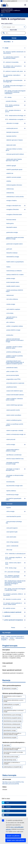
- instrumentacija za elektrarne (14, 270)
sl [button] (25, 5)
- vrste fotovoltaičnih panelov (13, 516)
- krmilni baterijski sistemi (12, 282)
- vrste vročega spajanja (12, 542)
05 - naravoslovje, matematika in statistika (11, 76)
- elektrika (8, 181)
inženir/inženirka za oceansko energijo (13, 721)
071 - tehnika (8, 97)
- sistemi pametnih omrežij (13, 410)
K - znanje (5, 48)
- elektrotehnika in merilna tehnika (15, 196)
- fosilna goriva (10, 223)
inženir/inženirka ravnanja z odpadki (12, 727)
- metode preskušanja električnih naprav (14, 290)
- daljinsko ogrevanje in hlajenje (14, 140)
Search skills (13, 29)
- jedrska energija (10, 278)
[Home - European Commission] (5, 5)
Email (7, 815)
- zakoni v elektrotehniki (12, 545)
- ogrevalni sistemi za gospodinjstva (11, 317)
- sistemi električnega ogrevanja (14, 405)
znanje (3, 636)
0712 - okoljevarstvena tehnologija (14, 115)
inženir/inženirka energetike (10, 737)
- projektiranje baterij (11, 387)
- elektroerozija (10, 189)
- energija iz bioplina (11, 200)
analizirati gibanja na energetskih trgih (12, 766)
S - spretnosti (6, 616)
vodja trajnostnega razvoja (10, 759)
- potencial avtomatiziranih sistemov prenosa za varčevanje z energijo (15, 340)
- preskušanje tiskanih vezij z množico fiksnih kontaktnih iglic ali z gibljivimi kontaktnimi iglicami (15, 362)
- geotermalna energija (12, 232)
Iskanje (14, 38)
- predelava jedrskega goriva (13, 352)
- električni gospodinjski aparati (14, 169)
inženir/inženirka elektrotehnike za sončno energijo (13, 701)
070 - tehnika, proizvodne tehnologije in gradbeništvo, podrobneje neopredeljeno (14, 92)
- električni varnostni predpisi (13, 177)
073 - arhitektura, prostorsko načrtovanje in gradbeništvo (12, 576)
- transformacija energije (12, 494)
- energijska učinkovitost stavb (14, 214)
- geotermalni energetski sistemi (14, 244)
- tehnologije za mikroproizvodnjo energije (14, 476)
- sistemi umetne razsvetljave (13, 415)
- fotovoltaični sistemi (11, 227)
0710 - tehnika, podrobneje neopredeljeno (12, 105)
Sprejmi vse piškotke (13, 836)
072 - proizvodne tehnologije (12, 571)
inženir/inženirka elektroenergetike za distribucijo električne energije (12, 734)
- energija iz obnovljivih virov (13, 205)
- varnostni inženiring (10, 101)
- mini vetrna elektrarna (12, 299)
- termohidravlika (10, 481)
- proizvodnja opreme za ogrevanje (15, 383)
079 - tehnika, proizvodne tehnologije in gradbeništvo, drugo (14, 589)
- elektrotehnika (10, 192)
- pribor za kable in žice (12, 371)
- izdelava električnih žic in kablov (15, 274)
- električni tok (9, 173)
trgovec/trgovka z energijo (10, 730)
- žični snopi (9, 549)
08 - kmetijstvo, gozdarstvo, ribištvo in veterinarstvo (13, 594)
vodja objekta (7, 745)
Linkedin (8, 810)
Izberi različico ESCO (7, 23)
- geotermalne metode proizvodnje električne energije (15, 238)
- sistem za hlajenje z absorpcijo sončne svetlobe (14, 399)
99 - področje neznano (9, 608)
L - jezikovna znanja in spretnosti (12, 612)
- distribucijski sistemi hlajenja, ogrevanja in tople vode (14, 160)
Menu (1, 15)
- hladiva (8, 266)
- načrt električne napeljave (13, 309)
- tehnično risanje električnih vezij (14, 458)
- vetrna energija (10, 511)
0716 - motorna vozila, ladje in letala (13, 563)
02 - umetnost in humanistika (10, 62)
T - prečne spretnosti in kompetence (13, 620)
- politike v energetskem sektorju (14, 326)
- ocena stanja (9, 313)
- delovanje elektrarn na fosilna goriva (14, 149)
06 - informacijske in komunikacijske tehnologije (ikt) (12, 81)
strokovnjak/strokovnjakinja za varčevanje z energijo (14, 711)
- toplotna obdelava (11, 490)
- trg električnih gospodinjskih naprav (13, 499)
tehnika (12, 638)
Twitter (7, 802)
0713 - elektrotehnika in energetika (14, 119)
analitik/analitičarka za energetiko (11, 704)
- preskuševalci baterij (11, 367)
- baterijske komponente (12, 132)
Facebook (8, 806)
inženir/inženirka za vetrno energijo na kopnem (13, 697)
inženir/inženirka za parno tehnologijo (12, 714)
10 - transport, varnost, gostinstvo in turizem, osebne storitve (12, 603)
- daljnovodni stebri (11, 145)
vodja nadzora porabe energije (11, 756)
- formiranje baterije (11, 219)
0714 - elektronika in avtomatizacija (14, 553)
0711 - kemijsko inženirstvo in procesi (13, 111)
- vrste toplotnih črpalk (11, 531)
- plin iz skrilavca (10, 322)
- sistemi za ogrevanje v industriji (14, 430)
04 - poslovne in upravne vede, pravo (13, 71)
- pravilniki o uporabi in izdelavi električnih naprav (14, 347)
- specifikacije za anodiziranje (14, 454)
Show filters (7, 41)
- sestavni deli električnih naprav (14, 390)
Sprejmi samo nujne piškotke (15, 840)
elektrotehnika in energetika (10, 688)
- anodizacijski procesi (12, 128)
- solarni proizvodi (10, 439)
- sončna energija (10, 444)
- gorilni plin (9, 249)
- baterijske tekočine (11, 136)
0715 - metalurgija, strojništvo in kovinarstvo (13, 558)
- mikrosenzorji (10, 295)
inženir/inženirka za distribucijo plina (12, 724)
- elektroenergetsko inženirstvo (14, 185)
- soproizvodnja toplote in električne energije (12, 450)
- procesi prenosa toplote (12, 375)
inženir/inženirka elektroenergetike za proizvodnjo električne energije (12, 749)
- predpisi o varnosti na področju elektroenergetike (14, 356)
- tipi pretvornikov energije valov (14, 485)
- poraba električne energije (13, 330)
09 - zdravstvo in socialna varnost (12, 599)
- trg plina (8, 507)
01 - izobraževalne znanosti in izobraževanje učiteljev (11, 57)
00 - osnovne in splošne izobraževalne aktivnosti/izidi (13, 52)
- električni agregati (11, 165)
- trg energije (9, 503)
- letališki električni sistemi (13, 286)
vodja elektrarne (7, 707)
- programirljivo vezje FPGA (13, 379)
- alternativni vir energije (12, 123)
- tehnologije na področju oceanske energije (12, 463)
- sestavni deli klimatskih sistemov (15, 394)
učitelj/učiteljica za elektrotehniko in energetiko (12, 763)
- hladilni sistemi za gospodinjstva (15, 261)
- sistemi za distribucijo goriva (13, 420)
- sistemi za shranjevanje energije (15, 434)
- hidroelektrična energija (12, 256)
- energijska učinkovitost (12, 209)
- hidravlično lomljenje (11, 252)
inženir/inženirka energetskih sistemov (13, 717)
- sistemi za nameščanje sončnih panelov (14, 424)
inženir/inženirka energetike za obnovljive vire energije (13, 753)
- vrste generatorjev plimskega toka (14, 522)
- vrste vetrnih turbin (11, 537)
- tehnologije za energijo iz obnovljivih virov (13, 469)
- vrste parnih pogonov (12, 528)
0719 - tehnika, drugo (10, 568)
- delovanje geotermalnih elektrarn (15, 154)
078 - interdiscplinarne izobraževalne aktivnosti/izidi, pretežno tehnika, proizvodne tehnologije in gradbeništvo (14, 583)
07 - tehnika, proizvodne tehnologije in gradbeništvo (13, 86)
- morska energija (10, 304)
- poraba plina (9, 335)
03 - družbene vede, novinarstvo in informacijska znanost (12, 66)
